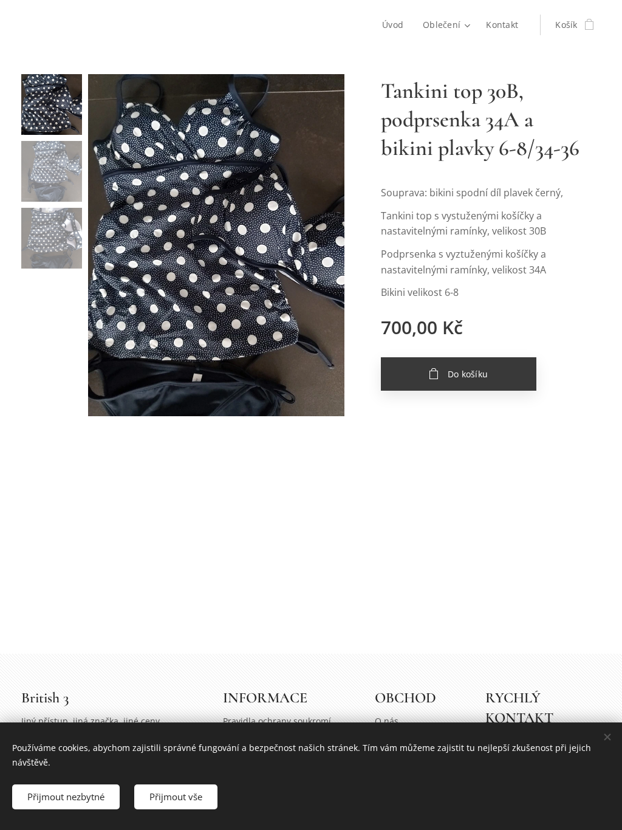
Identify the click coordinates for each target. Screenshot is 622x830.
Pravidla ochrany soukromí (277, 721)
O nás (386, 721)
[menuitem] (396, 25)
